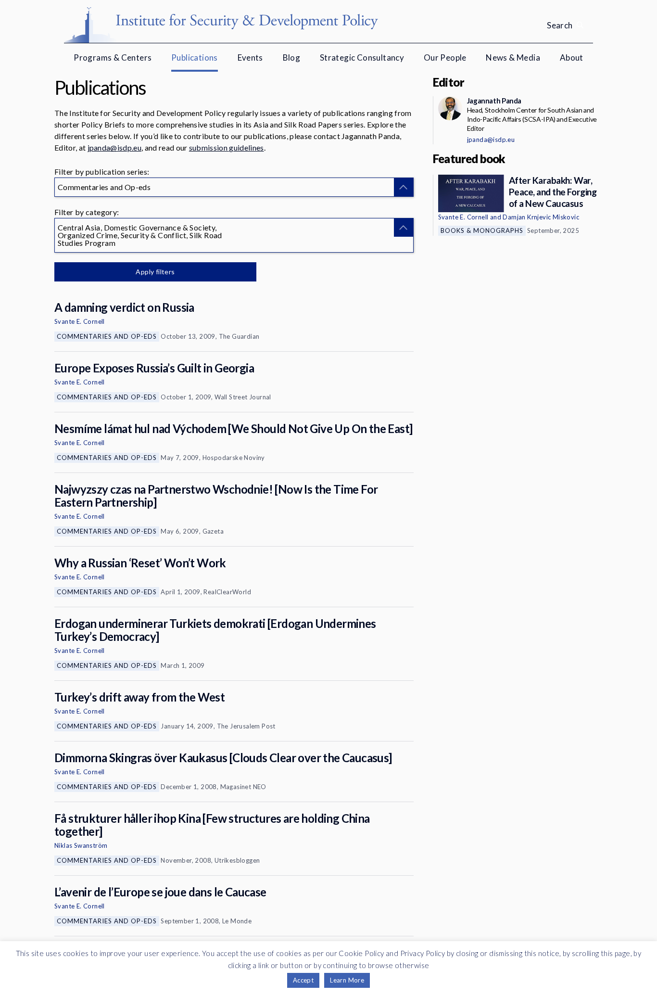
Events (250, 57)
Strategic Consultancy (362, 57)
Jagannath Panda (494, 100)
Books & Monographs (482, 230)
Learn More (347, 980)
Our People (445, 57)
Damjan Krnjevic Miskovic (541, 217)
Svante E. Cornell (79, 321)
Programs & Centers (113, 57)
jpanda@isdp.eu (114, 147)
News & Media (513, 57)
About (571, 57)
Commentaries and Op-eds (107, 336)
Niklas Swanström (80, 845)
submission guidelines (226, 147)
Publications (194, 57)
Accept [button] (303, 980)
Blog (292, 57)
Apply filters (155, 272)
